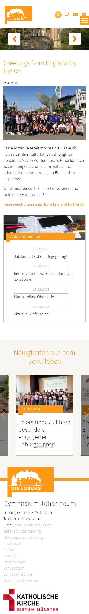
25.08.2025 (41, 306)
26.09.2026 (41, 249)
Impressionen (14, 561)
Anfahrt (9, 549)
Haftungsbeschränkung (23, 537)
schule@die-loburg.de (33, 525)
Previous (5, 415)
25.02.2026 (41, 289)
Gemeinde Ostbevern (21, 580)
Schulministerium (18, 574)
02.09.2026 (41, 266)
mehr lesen (44, 446)
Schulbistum (14, 568)
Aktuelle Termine (25, 236)
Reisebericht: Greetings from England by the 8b (43, 204)
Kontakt (10, 555)
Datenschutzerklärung (22, 531)
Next (84, 415)
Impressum (12, 543)
